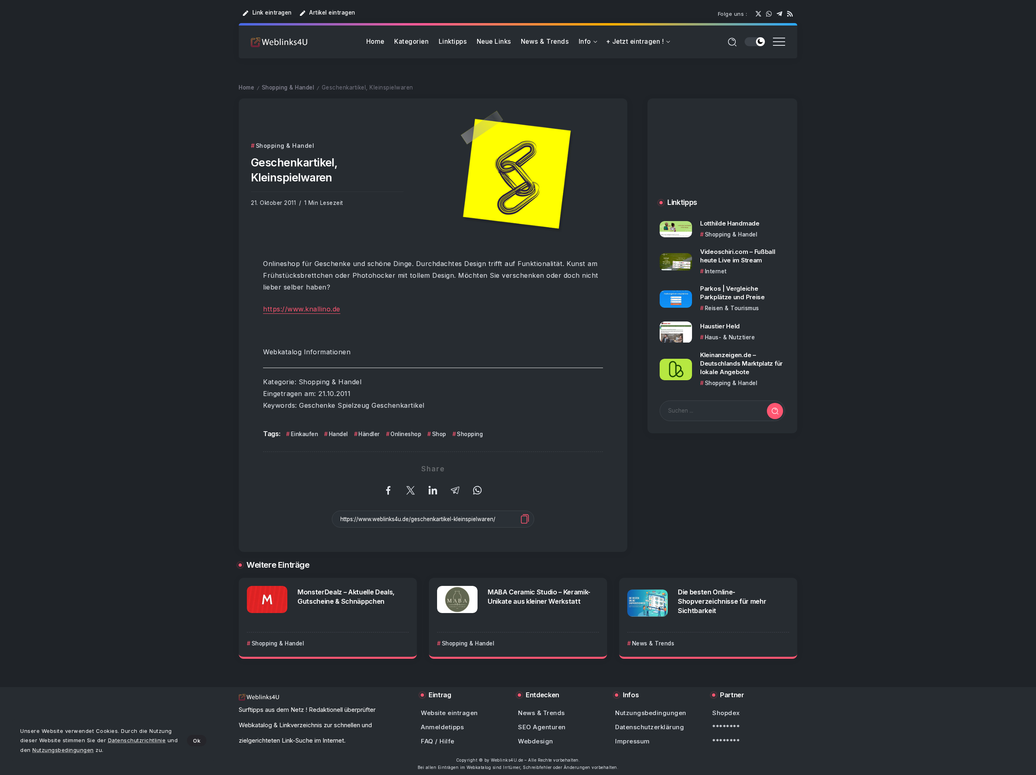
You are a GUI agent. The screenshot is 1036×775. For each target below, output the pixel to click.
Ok (196, 740)
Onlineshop (406, 434)
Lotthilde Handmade (730, 223)
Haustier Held (720, 326)
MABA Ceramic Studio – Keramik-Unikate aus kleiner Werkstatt (539, 596)
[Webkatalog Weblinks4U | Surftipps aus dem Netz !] (279, 42)
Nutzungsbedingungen (63, 750)
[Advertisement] (722, 156)
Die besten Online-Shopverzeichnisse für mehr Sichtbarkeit (722, 601)
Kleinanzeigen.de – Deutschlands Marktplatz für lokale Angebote (741, 363)
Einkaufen (304, 434)
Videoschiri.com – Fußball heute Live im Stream (737, 256)
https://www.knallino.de (301, 309)
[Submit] (775, 411)
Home (246, 87)
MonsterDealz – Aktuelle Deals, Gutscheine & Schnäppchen (346, 596)
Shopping (470, 434)
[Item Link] (676, 229)
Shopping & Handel (288, 87)
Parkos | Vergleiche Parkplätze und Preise (732, 293)
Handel (338, 434)
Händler (369, 434)
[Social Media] (758, 14)
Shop (439, 434)
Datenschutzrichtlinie (137, 740)
